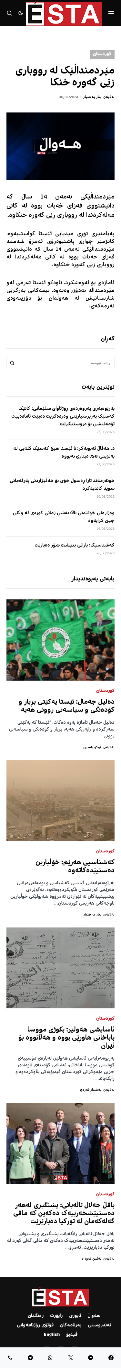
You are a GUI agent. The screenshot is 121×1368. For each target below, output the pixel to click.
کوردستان (102, 54)
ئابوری (75, 1316)
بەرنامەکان (70, 1325)
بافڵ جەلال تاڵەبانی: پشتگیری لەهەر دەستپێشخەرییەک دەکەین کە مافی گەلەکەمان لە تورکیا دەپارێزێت (64, 1214)
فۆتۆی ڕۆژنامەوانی (35, 1325)
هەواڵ (93, 1316)
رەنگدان (36, 1316)
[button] (111, 13)
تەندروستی (99, 1325)
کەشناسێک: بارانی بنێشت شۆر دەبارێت (75, 545)
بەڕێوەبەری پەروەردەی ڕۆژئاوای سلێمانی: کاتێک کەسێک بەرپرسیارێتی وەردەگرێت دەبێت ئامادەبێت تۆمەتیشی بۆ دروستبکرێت (63, 417)
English (52, 1335)
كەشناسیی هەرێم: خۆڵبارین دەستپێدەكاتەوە (75, 867)
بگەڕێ (12, 363)
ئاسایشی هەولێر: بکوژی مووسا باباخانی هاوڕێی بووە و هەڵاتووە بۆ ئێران (66, 1038)
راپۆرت (56, 1316)
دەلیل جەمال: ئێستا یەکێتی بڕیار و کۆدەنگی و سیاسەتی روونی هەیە (67, 706)
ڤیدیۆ (71, 1335)
